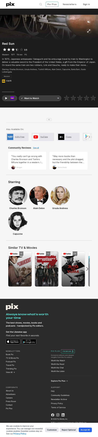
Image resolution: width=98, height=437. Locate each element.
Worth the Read (57, 364)
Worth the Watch (58, 360)
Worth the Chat (57, 368)
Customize (52, 430)
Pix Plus (9, 408)
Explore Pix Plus (58, 381)
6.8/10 (8, 81)
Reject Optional (69, 430)
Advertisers (10, 394)
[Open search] (41, 4)
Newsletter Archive (59, 399)
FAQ (52, 391)
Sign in (86, 4)
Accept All (85, 430)
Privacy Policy (57, 403)
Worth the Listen (58, 371)
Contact (9, 405)
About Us (10, 391)
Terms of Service (58, 407)
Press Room (11, 401)
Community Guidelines (60, 395)
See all (36, 148)
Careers (9, 398)
